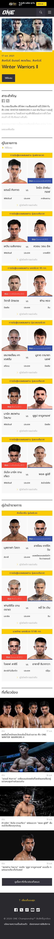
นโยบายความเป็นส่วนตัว (15, 924)
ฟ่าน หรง (45, 301)
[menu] (49, 12)
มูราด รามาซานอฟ (42, 357)
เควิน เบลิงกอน (12, 246)
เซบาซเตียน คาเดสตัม (12, 357)
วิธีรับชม (8, 78)
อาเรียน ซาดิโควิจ (42, 548)
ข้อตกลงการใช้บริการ (39, 924)
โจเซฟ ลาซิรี (10, 664)
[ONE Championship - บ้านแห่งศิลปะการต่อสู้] (8, 12)
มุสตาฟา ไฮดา (12, 548)
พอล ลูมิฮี (44, 474)
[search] (40, 12)
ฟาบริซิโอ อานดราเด (12, 608)
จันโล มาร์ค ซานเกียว (13, 474)
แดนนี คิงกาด (11, 190)
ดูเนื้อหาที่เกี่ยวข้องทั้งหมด (27, 882)
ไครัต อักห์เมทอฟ (43, 190)
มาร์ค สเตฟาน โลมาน (12, 416)
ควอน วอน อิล (42, 246)
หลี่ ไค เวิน (44, 608)
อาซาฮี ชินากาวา (41, 664)
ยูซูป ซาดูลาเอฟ (41, 416)
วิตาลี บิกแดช (11, 301)
